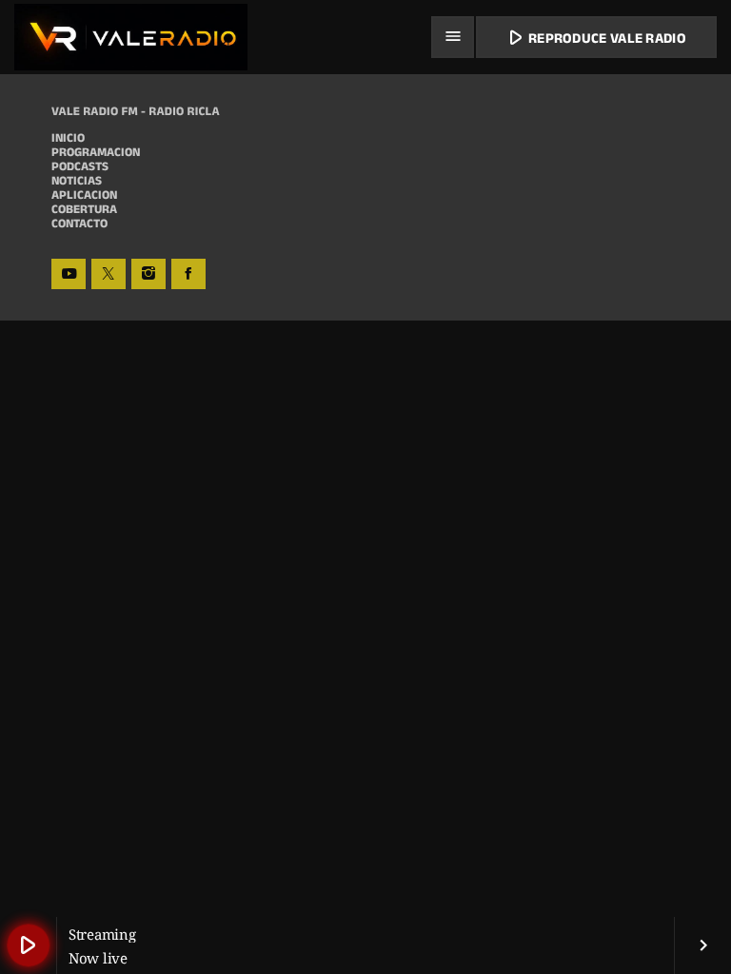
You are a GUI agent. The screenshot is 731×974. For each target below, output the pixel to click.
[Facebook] (188, 274)
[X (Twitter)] (108, 274)
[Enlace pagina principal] (130, 37)
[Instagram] (148, 274)
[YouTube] (68, 274)
